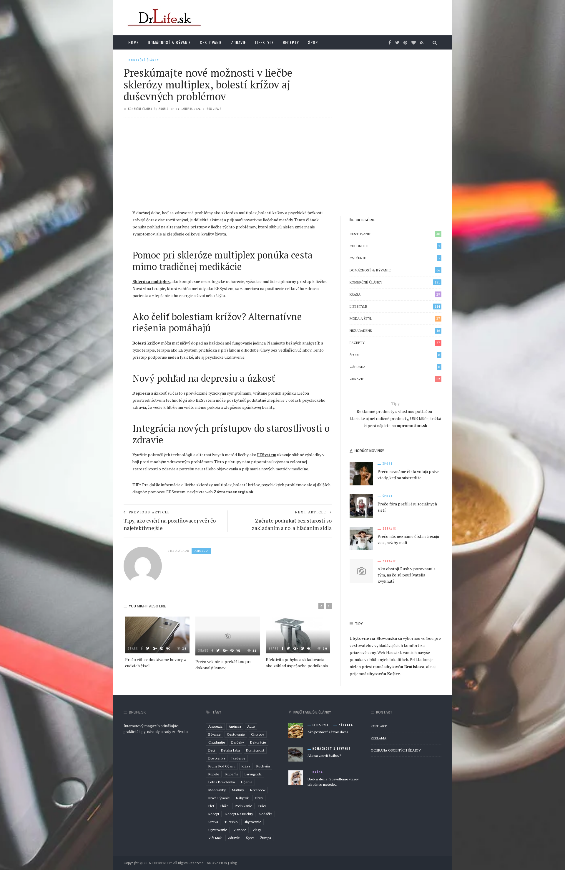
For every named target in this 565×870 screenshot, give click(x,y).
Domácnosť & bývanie (169, 42)
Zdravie (238, 42)
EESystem (266, 454)
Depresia (141, 393)
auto (251, 726)
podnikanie (243, 806)
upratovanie (217, 830)
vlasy (256, 830)
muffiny (238, 790)
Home (133, 42)
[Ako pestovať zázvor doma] (295, 730)
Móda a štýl (395, 318)
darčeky (237, 742)
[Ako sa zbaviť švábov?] (295, 753)
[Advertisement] (228, 165)
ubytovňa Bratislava (404, 666)
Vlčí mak (215, 838)
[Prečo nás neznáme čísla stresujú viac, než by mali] (361, 538)
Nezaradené (395, 330)
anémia (235, 726)
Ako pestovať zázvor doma (328, 732)
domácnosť (255, 750)
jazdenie (238, 758)
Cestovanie (211, 42)
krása (246, 766)
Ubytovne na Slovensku (373, 638)
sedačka (265, 814)
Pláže (224, 806)
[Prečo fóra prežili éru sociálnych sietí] (361, 505)
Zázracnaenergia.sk (233, 492)
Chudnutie (395, 246)
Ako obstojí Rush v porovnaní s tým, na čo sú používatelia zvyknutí (407, 575)
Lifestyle (264, 42)
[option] (157, 643)
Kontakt (379, 726)
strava (213, 822)
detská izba (230, 750)
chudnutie (216, 742)
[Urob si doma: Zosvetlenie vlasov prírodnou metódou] (295, 777)
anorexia (215, 726)
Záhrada (395, 367)
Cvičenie (395, 258)
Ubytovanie (252, 822)
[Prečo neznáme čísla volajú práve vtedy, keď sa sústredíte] (361, 473)
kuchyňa (263, 766)
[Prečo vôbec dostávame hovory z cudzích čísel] (157, 635)
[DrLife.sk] (163, 17)
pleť (211, 806)
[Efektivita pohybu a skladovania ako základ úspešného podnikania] (298, 635)
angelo (164, 109)
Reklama (378, 738)
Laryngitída (253, 774)
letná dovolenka (221, 782)
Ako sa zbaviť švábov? (324, 755)
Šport (314, 42)
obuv (259, 798)
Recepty (291, 42)
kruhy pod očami (221, 766)
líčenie (246, 782)
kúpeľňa (231, 774)
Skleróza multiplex (151, 281)
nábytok (242, 798)
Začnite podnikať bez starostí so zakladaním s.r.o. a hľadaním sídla (292, 524)
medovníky (217, 790)
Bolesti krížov (146, 343)
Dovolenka (216, 758)
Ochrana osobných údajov (396, 750)
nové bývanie (219, 798)
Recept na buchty (239, 814)
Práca (262, 806)
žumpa (265, 838)
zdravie (234, 838)
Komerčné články (144, 60)
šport (250, 838)
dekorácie (258, 742)
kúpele (213, 774)
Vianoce (239, 830)
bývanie (214, 734)
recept (213, 814)
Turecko (230, 822)
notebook (257, 790)
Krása (395, 294)
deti (211, 750)
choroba (257, 734)
